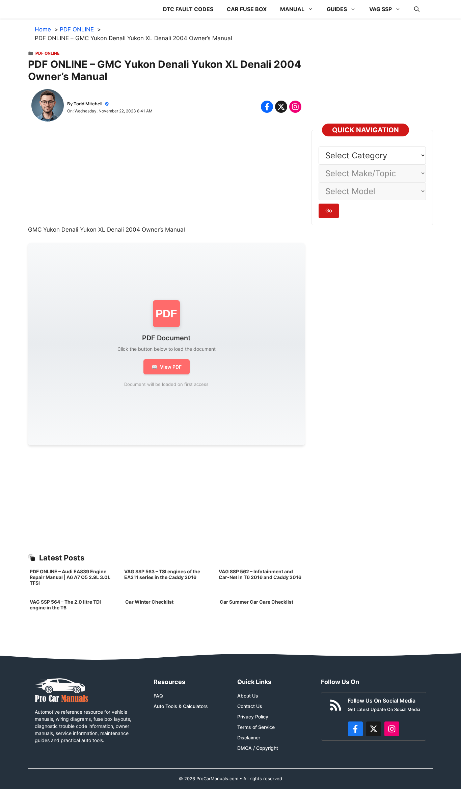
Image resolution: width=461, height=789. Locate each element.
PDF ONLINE (47, 53)
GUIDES (337, 9)
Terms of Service (256, 727)
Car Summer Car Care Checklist (256, 602)
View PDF (167, 367)
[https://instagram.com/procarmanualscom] (391, 728)
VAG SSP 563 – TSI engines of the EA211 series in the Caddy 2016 (162, 574)
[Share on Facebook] (267, 107)
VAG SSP (380, 9)
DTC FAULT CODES (188, 9)
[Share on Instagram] (295, 107)
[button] (416, 9)
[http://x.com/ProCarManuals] (373, 728)
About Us (247, 696)
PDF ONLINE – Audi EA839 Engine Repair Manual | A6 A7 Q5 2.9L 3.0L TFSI (70, 577)
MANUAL (292, 9)
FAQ (158, 696)
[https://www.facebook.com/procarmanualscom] (355, 728)
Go (328, 210)
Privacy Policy (252, 716)
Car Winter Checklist (148, 602)
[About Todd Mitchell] (47, 106)
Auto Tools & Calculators (181, 706)
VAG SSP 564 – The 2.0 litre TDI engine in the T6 (65, 604)
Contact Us (249, 706)
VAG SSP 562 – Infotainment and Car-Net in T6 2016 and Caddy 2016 (260, 574)
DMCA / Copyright (257, 748)
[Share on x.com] (281, 107)
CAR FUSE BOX (247, 9)
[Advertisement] (166, 178)
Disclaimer (248, 737)
